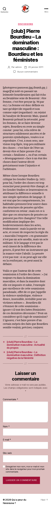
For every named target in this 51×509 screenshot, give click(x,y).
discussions (25, 24)
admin (18, 67)
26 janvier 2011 (35, 67)
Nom (6, 426)
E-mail (7, 440)
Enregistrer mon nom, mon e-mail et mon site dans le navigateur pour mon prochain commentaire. (25, 469)
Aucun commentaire (27, 71)
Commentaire (10, 399)
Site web (7, 453)
